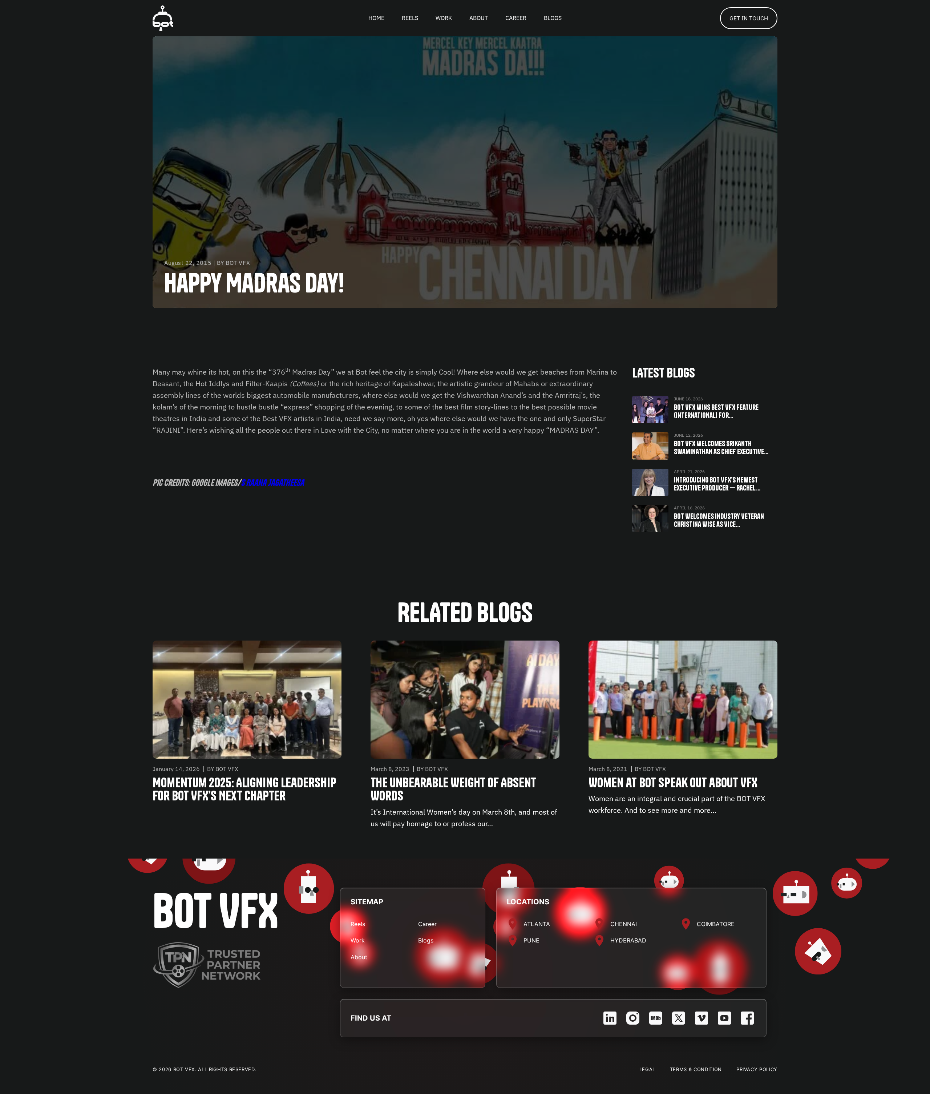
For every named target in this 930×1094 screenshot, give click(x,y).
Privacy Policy (756, 1069)
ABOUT (478, 17)
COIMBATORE (716, 924)
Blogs (425, 940)
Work (358, 940)
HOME (376, 17)
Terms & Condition (696, 1069)
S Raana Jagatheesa (272, 482)
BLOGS (553, 17)
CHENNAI (623, 924)
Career (427, 924)
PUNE (531, 940)
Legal (647, 1069)
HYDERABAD (628, 940)
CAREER (515, 17)
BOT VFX (216, 911)
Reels (358, 924)
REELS (410, 17)
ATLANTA (536, 924)
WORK (444, 17)
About (359, 957)
